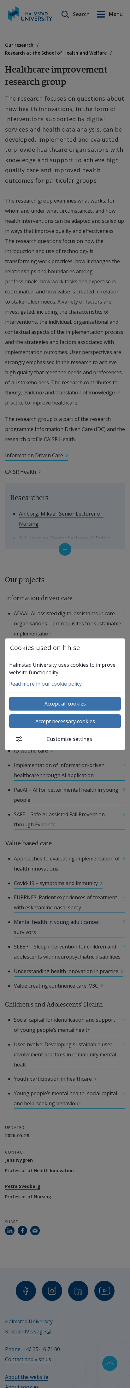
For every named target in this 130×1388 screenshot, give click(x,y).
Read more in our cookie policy (45, 683)
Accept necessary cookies (65, 721)
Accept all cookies (65, 703)
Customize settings (69, 738)
